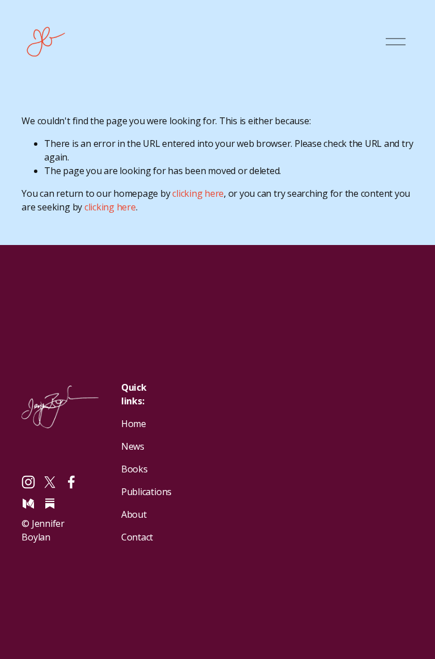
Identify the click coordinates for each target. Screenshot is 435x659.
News (132, 446)
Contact (137, 537)
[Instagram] (28, 482)
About (134, 514)
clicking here (198, 193)
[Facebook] (71, 482)
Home (133, 423)
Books (134, 469)
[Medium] (28, 503)
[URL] (50, 503)
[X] (50, 482)
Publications (146, 491)
